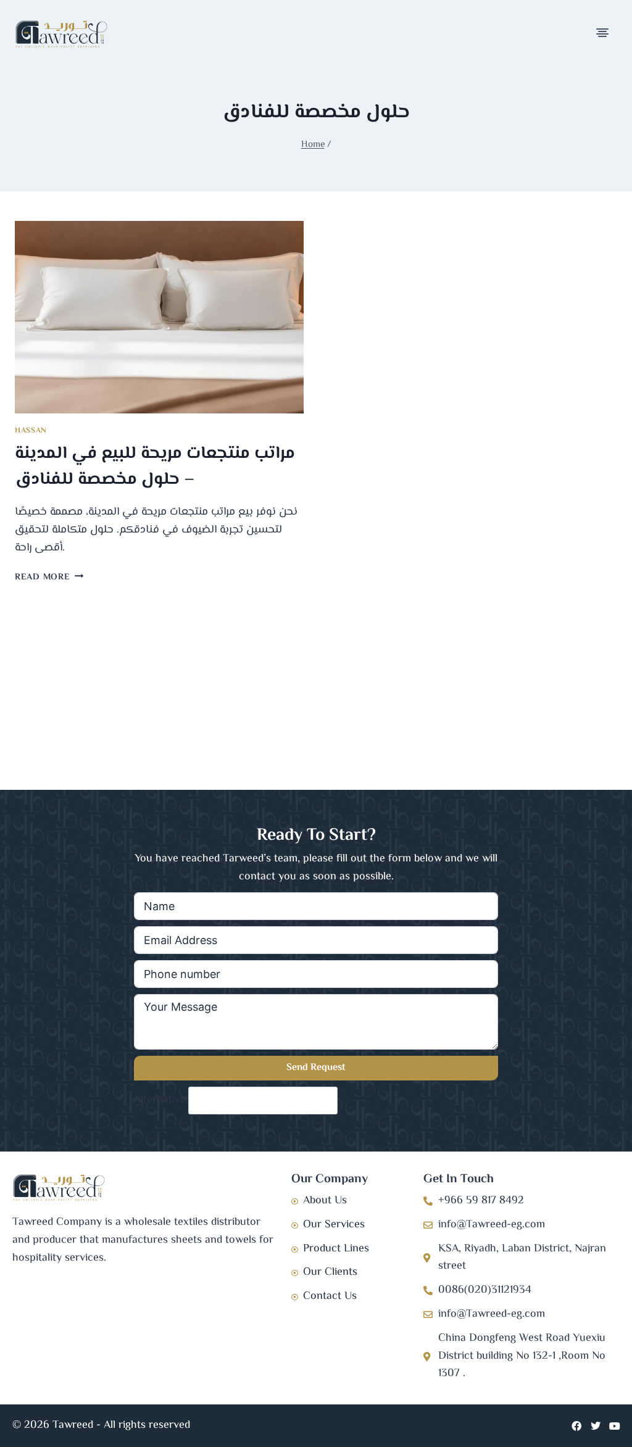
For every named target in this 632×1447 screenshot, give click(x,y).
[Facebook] (576, 1426)
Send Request (316, 1068)
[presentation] (159, 317)
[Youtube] (615, 1426)
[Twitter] (596, 1426)
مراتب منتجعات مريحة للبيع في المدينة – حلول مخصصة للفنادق (155, 466)
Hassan (31, 431)
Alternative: (161, 1100)
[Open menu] (603, 34)
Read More (49, 577)
